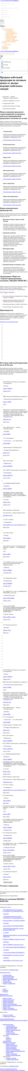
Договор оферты (4, 1019)
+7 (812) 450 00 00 (5, 0)
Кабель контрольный (8, 999)
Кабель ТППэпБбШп (8, 598)
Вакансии (6, 16)
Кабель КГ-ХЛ (7, 419)
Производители (4, 994)
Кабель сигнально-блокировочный (12, 1005)
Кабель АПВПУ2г (8, 475)
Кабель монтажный (8, 1002)
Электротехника (10, 38)
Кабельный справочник (10, 8)
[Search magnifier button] (1, 56)
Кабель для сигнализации (10, 1004)
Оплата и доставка (8, 1015)
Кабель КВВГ (6, 434)
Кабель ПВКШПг (8, 466)
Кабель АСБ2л (7, 630)
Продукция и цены (9, 3)
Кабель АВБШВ (7, 488)
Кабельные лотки (7, 515)
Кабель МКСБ (7, 538)
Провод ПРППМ (7, 388)
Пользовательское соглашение (19, 1020)
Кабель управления (11, 37)
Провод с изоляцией (8, 1008)
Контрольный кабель (11, 33)
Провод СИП (9, 34)
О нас (5, 6)
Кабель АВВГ (6, 554)
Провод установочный (12, 40)
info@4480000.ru (14, 0)
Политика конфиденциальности (7, 1019)
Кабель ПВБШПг (7, 583)
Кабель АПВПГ (7, 401)
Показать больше (8, 882)
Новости (6, 10)
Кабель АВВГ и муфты (9, 617)
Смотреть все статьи (5, 907)
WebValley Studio (13, 970)
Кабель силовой (7, 998)
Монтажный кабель (11, 36)
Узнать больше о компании (7, 292)
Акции (5, 12)
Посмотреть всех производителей (9, 321)
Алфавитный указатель (9, 1016)
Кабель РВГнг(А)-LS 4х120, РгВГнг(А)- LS (14, 524)
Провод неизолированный (10, 979)
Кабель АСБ (6, 452)
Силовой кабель (10, 31)
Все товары (9, 30)
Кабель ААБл (6, 502)
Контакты (6, 14)
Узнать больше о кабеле (9, 140)
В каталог (18, 140)
